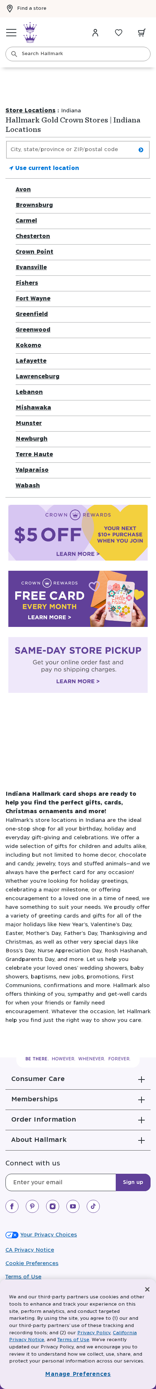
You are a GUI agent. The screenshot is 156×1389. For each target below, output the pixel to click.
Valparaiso (32, 470)
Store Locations (30, 110)
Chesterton (33, 236)
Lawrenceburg (37, 376)
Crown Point (34, 252)
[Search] (14, 54)
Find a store (31, 8)
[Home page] (30, 32)
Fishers (27, 283)
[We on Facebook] (12, 1206)
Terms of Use (23, 1277)
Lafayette (31, 361)
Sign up (133, 1182)
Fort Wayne (33, 298)
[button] (78, 1079)
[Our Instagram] (52, 1206)
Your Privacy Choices (48, 1235)
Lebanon (29, 392)
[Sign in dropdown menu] (95, 32)
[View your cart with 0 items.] (142, 32)
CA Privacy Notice (29, 1250)
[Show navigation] (11, 32)
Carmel (26, 221)
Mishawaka (33, 408)
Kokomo (28, 345)
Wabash (28, 485)
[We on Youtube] (72, 1206)
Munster (29, 423)
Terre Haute (34, 454)
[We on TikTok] (93, 1206)
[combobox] (78, 54)
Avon (23, 189)
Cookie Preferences (31, 1263)
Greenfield (32, 314)
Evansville (31, 267)
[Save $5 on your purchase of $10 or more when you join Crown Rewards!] (78, 534)
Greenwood (33, 330)
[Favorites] (118, 32)
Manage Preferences (78, 1374)
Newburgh (32, 439)
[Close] (147, 1289)
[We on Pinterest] (32, 1206)
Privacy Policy (93, 1333)
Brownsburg (34, 205)
